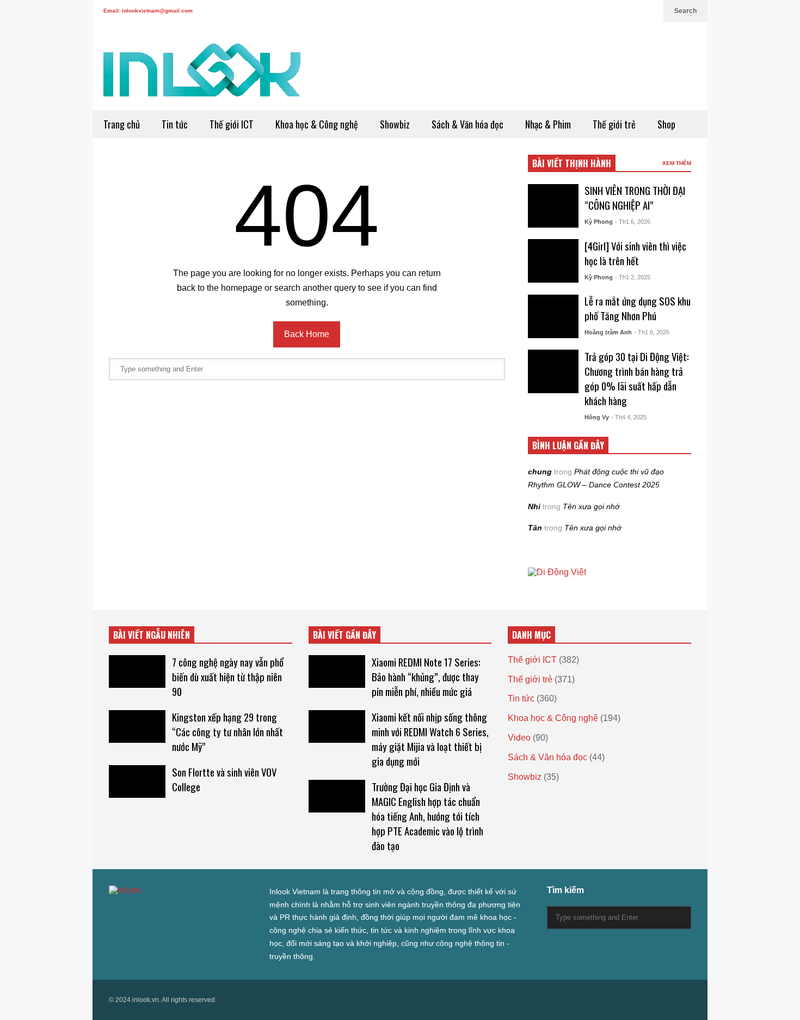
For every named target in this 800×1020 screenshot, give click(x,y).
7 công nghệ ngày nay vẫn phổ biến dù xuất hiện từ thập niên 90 (228, 677)
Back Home (306, 334)
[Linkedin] (650, 11)
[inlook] (201, 77)
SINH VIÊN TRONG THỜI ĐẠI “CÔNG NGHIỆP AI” (634, 197)
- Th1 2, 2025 (632, 277)
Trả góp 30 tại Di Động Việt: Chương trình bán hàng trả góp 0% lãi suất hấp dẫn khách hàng (636, 378)
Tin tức (175, 124)
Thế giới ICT (232, 124)
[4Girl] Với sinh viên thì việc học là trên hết (635, 253)
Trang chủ (121, 124)
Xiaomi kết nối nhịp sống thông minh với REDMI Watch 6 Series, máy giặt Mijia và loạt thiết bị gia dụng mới (430, 739)
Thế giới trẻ (614, 124)
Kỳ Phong (598, 221)
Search (685, 11)
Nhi (534, 506)
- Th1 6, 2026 (632, 221)
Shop (666, 124)
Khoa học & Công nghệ (316, 124)
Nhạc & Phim (548, 124)
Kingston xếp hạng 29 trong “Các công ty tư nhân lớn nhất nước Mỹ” (227, 732)
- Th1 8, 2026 (651, 332)
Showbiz (395, 124)
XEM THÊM (676, 163)
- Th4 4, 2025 (629, 417)
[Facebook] (595, 11)
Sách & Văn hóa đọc (467, 124)
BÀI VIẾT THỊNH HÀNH (571, 163)
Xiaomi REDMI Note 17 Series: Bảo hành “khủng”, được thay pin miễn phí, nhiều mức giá (426, 677)
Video (519, 737)
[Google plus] (613, 11)
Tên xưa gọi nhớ (591, 506)
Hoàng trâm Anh (608, 332)
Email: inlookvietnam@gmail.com (148, 11)
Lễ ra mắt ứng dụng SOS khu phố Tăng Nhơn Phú (637, 308)
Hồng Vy (596, 417)
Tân (535, 527)
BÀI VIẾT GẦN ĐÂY (344, 635)
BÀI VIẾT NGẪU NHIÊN (151, 635)
